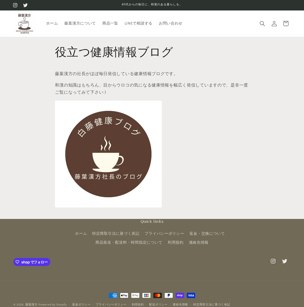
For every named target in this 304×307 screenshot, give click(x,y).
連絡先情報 (199, 243)
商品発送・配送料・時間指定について (128, 243)
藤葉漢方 (31, 304)
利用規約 (176, 243)
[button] (262, 23)
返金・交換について (207, 234)
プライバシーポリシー (164, 234)
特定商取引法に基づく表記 (116, 234)
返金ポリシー (81, 304)
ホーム (81, 234)
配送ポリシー (158, 304)
